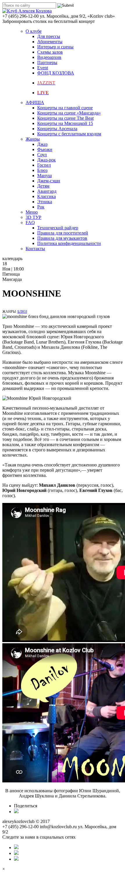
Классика (46, 196)
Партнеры (47, 62)
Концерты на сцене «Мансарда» (69, 112)
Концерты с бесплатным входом (69, 133)
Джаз (42, 144)
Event (42, 67)
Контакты (35, 248)
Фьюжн (44, 149)
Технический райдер (57, 227)
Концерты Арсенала (57, 128)
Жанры (33, 139)
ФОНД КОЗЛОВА (55, 72)
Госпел (44, 165)
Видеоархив (49, 57)
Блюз (42, 170)
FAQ (30, 222)
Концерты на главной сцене (65, 107)
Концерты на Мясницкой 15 (65, 123)
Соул (42, 154)
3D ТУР (33, 217)
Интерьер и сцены (55, 46)
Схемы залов (50, 52)
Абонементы (50, 41)
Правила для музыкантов (62, 238)
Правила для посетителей (62, 232)
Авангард (46, 191)
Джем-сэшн (48, 180)
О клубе (34, 31)
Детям (43, 185)
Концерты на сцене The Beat (65, 118)
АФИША (35, 102)
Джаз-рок (46, 159)
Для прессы (48, 36)
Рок (40, 206)
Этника (44, 201)
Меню (32, 212)
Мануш (44, 175)
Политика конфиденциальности (69, 243)
